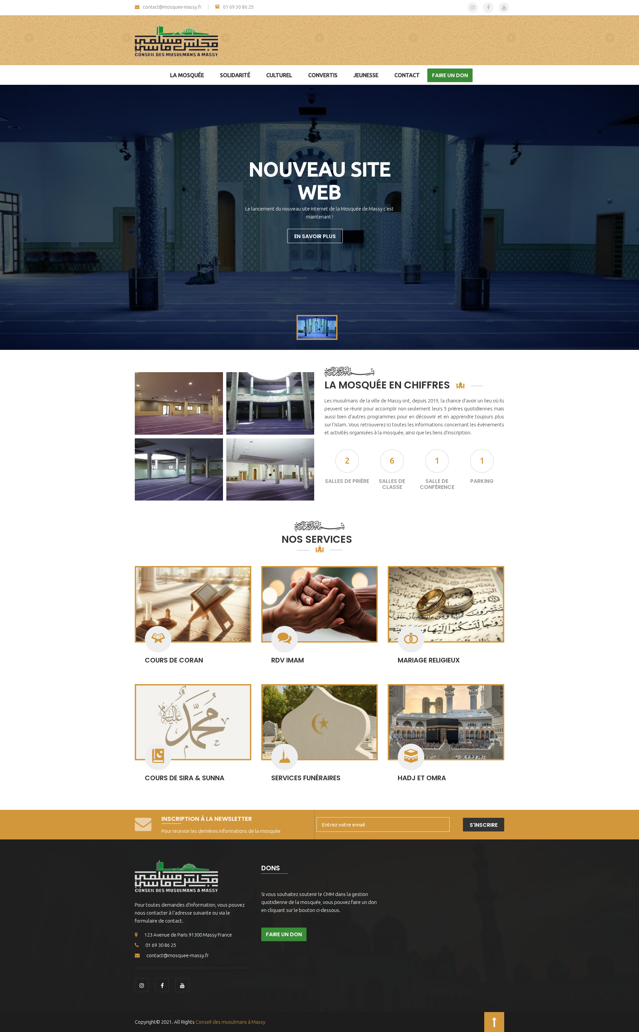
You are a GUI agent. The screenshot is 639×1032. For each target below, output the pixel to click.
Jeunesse (365, 75)
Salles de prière (347, 481)
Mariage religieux (429, 660)
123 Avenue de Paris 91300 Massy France (188, 935)
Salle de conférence (437, 484)
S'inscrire (484, 825)
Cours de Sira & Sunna (184, 778)
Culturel (279, 75)
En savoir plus (315, 236)
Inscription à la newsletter (206, 818)
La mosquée (187, 75)
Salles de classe (392, 484)
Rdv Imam (287, 660)
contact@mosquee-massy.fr (172, 7)
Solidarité (235, 75)
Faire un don (450, 75)
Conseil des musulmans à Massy (230, 1022)
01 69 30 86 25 (238, 7)
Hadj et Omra (422, 778)
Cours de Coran (174, 660)
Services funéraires (305, 778)
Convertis (322, 75)
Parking (482, 481)
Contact (407, 75)
